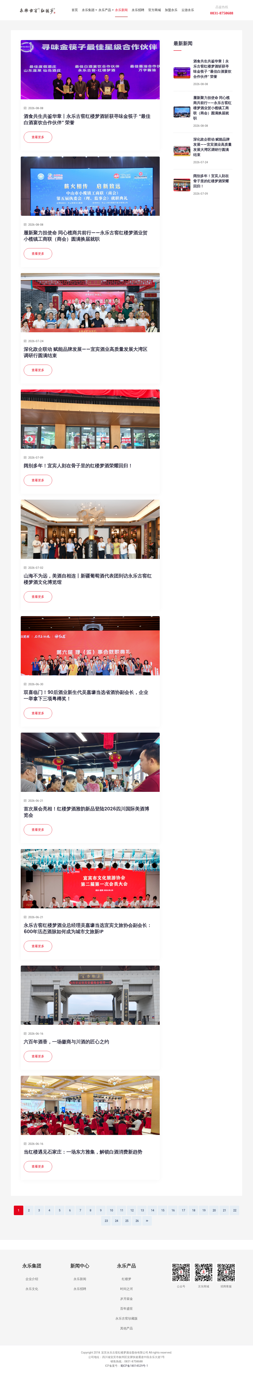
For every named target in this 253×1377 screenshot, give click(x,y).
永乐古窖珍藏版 (126, 1318)
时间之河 (126, 1289)
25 (126, 1220)
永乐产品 (104, 10)
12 (132, 1210)
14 (152, 1210)
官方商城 (154, 10)
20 (214, 1210)
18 (193, 1210)
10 (111, 1210)
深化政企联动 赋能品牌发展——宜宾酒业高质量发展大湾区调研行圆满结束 (85, 352)
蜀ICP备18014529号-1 (134, 1365)
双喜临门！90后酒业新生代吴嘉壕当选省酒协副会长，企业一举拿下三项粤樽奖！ (86, 695)
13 (142, 1210)
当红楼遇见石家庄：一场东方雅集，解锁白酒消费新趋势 (83, 1152)
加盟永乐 (171, 10)
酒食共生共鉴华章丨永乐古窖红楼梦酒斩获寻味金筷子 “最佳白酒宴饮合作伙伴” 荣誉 (87, 119)
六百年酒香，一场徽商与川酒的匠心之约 (66, 1041)
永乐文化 (31, 1289)
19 (204, 1210)
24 (116, 1220)
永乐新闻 (121, 10)
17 (183, 1210)
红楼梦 (126, 1279)
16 (173, 1210)
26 (137, 1220)
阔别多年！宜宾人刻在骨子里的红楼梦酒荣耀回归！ (78, 465)
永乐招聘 (138, 10)
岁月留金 (126, 1299)
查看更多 (38, 137)
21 (224, 1210)
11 (121, 1210)
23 (106, 1220)
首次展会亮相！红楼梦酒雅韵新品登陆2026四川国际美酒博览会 (86, 811)
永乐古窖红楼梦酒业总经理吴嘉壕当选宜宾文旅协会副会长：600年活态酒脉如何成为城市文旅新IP (88, 928)
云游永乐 (187, 10)
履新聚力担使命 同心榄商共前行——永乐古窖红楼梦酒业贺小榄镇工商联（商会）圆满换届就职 (85, 235)
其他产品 (126, 1328)
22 (234, 1210)
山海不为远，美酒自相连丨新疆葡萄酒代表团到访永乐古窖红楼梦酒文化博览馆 (88, 579)
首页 (75, 10)
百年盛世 (126, 1308)
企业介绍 (31, 1279)
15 (162, 1210)
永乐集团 (88, 10)
